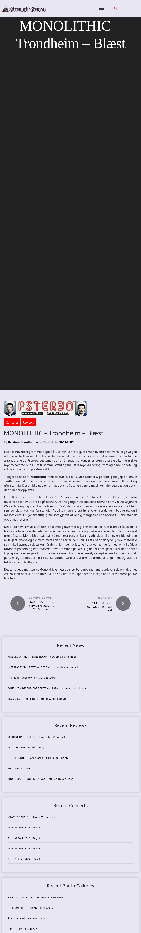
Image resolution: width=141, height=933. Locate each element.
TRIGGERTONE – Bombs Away (26, 747)
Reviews (28, 422)
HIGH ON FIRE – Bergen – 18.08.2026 (30, 907)
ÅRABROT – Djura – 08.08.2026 (26, 918)
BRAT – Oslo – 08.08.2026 (23, 928)
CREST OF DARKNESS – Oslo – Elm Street (99, 606)
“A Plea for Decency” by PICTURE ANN (31, 677)
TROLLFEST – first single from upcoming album (37, 698)
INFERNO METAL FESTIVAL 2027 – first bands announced (43, 667)
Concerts (12, 422)
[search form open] (115, 8)
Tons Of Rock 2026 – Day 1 (24, 859)
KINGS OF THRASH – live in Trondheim (31, 817)
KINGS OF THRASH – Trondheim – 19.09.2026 (35, 897)
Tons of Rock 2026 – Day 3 (24, 838)
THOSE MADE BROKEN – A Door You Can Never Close (40, 778)
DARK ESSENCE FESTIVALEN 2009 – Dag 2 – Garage (42, 606)
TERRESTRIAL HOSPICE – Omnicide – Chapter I (36, 737)
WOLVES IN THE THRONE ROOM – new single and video (42, 656)
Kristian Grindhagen (23, 442)
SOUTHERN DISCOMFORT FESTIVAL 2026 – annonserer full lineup (48, 688)
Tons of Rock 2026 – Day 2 (24, 848)
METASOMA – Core (19, 768)
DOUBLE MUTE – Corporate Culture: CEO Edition (38, 757)
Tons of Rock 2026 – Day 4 (24, 827)
